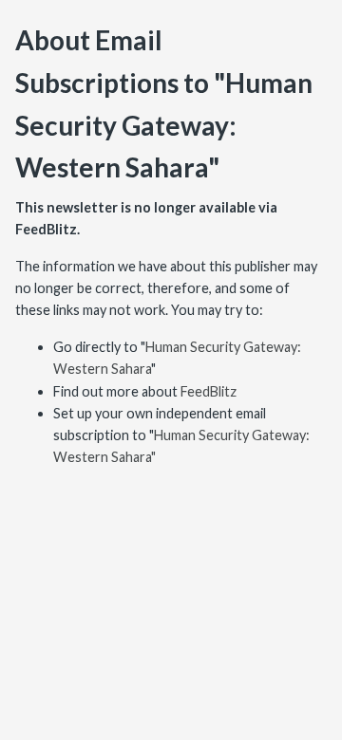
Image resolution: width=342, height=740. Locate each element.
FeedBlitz (208, 391)
